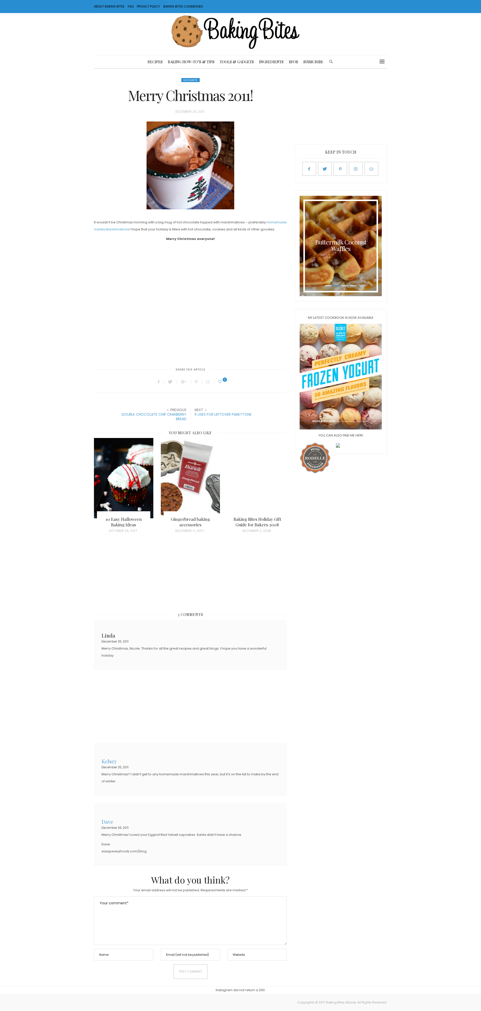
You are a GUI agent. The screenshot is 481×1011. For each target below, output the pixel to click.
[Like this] (220, 381)
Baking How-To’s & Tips (191, 61)
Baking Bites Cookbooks (183, 6)
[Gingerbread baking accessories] (190, 478)
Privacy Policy (148, 6)
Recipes (155, 61)
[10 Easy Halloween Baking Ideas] (123, 478)
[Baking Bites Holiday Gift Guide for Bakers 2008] (257, 478)
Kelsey (109, 760)
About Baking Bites (109, 6)
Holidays (190, 80)
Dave (107, 821)
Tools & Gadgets (237, 61)
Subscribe (313, 61)
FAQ (131, 6)
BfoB (293, 61)
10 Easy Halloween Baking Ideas (123, 521)
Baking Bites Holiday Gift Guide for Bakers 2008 (257, 521)
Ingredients (271, 61)
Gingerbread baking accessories (190, 521)
